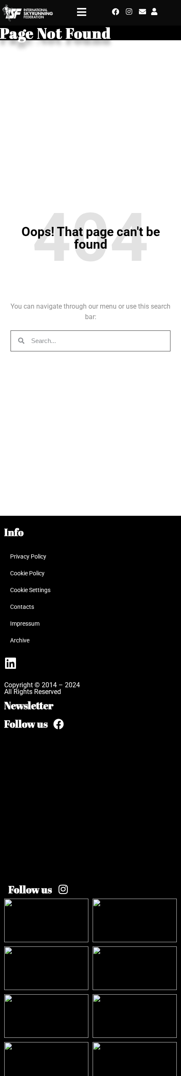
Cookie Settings (30, 590)
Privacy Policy (28, 556)
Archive (19, 640)
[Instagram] (129, 11)
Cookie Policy (27, 573)
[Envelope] (142, 11)
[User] (154, 11)
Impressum (25, 623)
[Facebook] (115, 11)
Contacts (22, 606)
